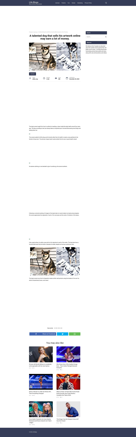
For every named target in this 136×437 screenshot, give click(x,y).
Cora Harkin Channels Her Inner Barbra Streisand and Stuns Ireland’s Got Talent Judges (40, 420)
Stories (73, 3)
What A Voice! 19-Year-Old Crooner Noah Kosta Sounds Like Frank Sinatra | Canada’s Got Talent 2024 (68, 393)
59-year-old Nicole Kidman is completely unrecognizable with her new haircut (40, 365)
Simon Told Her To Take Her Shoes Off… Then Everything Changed (40, 392)
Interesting (80, 3)
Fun (69, 3)
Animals (57, 3)
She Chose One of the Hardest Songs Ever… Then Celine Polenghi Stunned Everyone (67, 366)
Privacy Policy (88, 3)
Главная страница (33, 32)
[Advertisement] (68, 20)
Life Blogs (33, 2)
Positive (64, 3)
